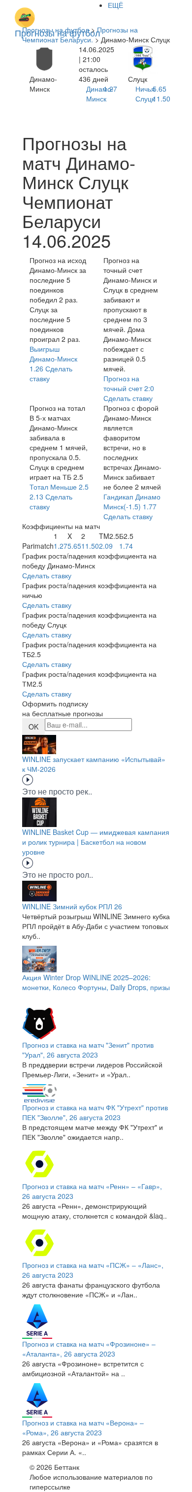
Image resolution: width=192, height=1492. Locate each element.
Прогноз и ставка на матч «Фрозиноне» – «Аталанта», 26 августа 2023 (89, 1349)
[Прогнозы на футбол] (57, 12)
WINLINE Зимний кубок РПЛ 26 (72, 906)
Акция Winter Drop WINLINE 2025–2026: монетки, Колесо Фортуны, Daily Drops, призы (96, 982)
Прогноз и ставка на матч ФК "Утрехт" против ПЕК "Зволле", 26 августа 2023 (95, 1112)
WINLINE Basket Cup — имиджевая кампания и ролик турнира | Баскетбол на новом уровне (95, 842)
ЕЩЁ (115, 5)
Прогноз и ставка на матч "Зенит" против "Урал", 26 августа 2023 (88, 1050)
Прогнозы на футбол (55, 29)
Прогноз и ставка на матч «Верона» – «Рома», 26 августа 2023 (83, 1427)
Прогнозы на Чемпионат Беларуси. (80, 34)
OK (33, 726)
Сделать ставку (46, 575)
